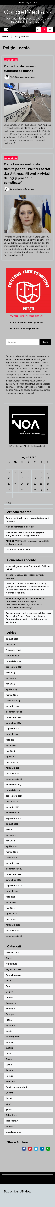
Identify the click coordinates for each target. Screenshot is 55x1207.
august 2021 (12, 891)
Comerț (9, 992)
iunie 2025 (11, 678)
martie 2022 (12, 852)
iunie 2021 (11, 902)
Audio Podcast (13, 975)
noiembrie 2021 (13, 874)
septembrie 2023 (14, 796)
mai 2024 (10, 751)
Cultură (9, 997)
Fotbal (9, 1020)
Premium (10, 1081)
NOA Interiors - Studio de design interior (28, 446)
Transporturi (12, 1121)
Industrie (10, 1025)
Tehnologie (11, 1115)
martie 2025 (12, 695)
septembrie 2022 (14, 818)
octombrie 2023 (13, 790)
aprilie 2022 (11, 846)
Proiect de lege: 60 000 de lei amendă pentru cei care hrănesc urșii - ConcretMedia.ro (25, 601)
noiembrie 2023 (13, 784)
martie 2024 (12, 762)
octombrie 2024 (13, 723)
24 (9, 489)
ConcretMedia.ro (27, 12)
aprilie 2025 (11, 689)
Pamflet (10, 1070)
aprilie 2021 (11, 913)
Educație (10, 1008)
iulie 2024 (10, 740)
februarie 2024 (13, 768)
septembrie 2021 (14, 885)
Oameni (10, 1059)
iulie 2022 (10, 829)
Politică (9, 1076)
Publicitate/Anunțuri (16, 1087)
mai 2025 (10, 684)
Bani (8, 986)
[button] (38, 29)
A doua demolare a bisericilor (21, 527)
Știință (9, 1109)
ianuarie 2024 (12, 773)
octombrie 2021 (13, 880)
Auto (8, 980)
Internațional (12, 1036)
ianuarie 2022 (12, 863)
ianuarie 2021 (12, 930)
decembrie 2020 (14, 936)
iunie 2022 (11, 835)
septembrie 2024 (14, 728)
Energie (10, 1014)
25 (15, 489)
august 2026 (12, 639)
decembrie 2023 (14, 779)
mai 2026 (10, 644)
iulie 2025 (10, 672)
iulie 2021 (10, 897)
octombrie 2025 (13, 661)
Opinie (9, 1065)
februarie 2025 (13, 700)
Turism (9, 1126)
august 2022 (12, 824)
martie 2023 (12, 801)
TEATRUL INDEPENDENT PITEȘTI (25, 316)
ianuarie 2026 (12, 656)
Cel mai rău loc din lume (18, 550)
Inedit (9, 1031)
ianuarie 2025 (12, 706)
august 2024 (12, 734)
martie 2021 (12, 919)
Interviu (10, 1042)
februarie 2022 (13, 857)
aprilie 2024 (12, 756)
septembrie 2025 (14, 667)
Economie (11, 1003)
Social (9, 1098)
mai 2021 (10, 908)
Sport (8, 1104)
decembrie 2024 (14, 712)
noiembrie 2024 (13, 717)
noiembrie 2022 (13, 813)
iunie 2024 (11, 745)
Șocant (9, 1093)
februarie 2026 (13, 650)
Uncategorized (13, 1132)
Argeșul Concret (14, 969)
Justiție (9, 1048)
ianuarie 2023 (12, 807)
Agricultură (11, 964)
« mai (8, 503)
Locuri (9, 1053)
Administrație (10, 60)
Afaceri (9, 958)
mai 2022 (10, 841)
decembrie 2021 (14, 869)
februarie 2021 (13, 925)
